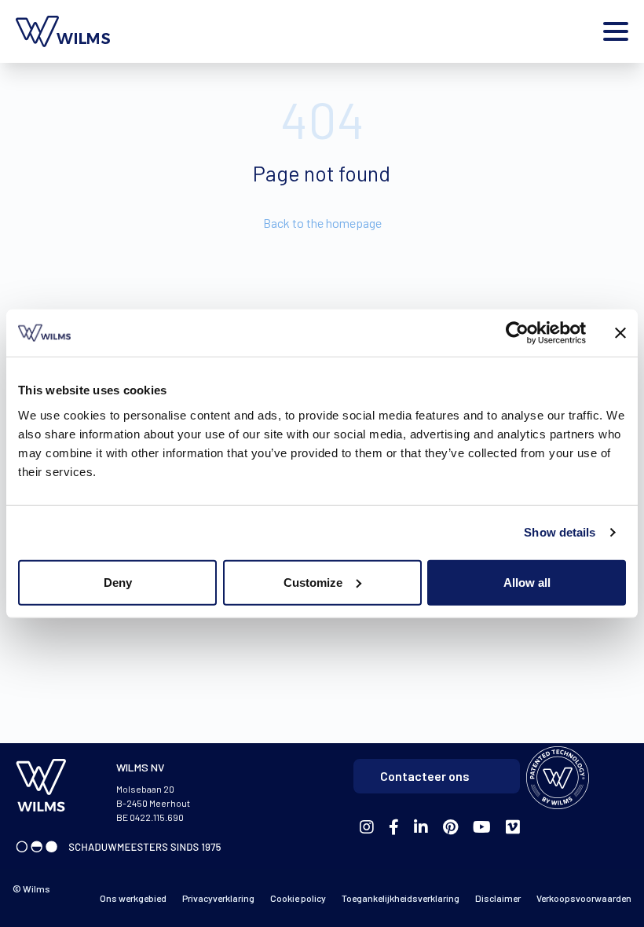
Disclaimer (498, 897)
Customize (313, 581)
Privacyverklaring (218, 897)
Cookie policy (298, 897)
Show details (559, 532)
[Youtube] (482, 827)
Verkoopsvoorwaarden (583, 897)
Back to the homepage (322, 222)
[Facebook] (366, 827)
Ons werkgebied (133, 897)
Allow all (527, 581)
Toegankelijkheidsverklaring (400, 897)
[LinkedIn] (421, 827)
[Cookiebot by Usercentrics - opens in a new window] (517, 333)
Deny (118, 581)
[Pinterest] (450, 827)
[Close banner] (620, 333)
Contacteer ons (425, 775)
